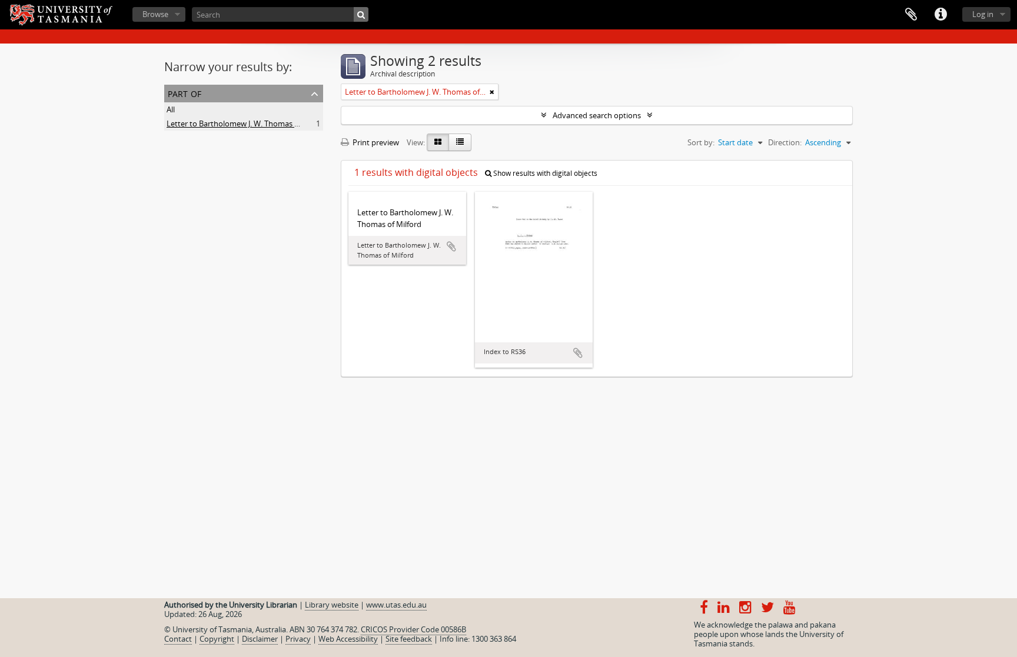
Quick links (940, 14)
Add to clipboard (451, 246)
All (171, 109)
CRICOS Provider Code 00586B (413, 629)
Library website (331, 604)
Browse (155, 14)
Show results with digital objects (544, 173)
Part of (184, 93)
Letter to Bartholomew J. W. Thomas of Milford (247, 123)
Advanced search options (597, 115)
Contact (178, 638)
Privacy (298, 638)
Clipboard (911, 14)
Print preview (375, 142)
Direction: (785, 142)
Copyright (217, 638)
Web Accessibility (348, 638)
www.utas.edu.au (396, 604)
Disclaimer (260, 638)
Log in (982, 14)
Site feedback (408, 638)
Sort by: (700, 142)
